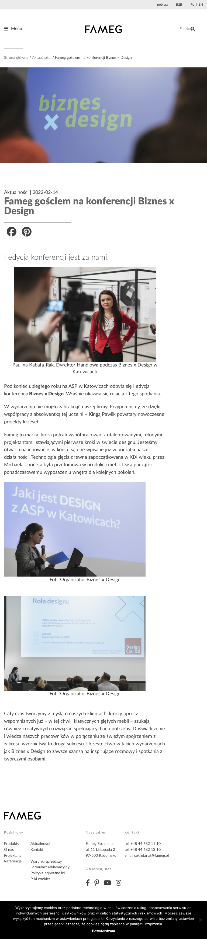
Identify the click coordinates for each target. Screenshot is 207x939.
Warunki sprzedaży (46, 861)
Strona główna (16, 58)
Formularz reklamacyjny (50, 867)
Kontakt (36, 850)
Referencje (13, 861)
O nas (9, 850)
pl (192, 4)
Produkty (11, 844)
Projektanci (13, 856)
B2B (179, 4)
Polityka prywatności (47, 873)
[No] (200, 920)
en (201, 4)
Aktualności (41, 58)
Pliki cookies (40, 879)
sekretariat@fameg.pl (151, 856)
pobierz (162, 4)
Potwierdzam (103, 931)
